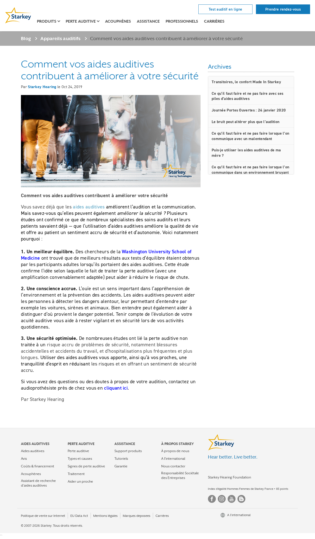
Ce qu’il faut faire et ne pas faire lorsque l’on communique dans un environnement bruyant (250, 169)
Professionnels (182, 21)
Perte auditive (78, 451)
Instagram (222, 499)
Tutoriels (121, 458)
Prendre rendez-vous (283, 9)
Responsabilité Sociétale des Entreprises (180, 475)
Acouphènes (118, 21)
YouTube (232, 499)
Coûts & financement (37, 466)
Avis (24, 458)
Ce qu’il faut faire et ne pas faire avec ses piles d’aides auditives (247, 96)
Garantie (120, 466)
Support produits (128, 451)
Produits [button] (46, 21)
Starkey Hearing (42, 86)
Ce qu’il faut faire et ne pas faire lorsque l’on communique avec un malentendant (250, 136)
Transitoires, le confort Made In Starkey (246, 81)
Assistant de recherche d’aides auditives (38, 483)
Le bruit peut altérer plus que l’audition (245, 121)
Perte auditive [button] (81, 21)
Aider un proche (80, 481)
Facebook (212, 499)
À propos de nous (175, 451)
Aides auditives (32, 451)
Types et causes (80, 458)
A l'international (173, 458)
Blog (26, 38)
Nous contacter (173, 466)
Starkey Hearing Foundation (229, 477)
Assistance (148, 21)
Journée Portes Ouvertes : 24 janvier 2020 (249, 110)
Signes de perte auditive (86, 466)
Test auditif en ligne (225, 9)
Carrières (214, 21)
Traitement (76, 474)
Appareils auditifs (60, 38)
